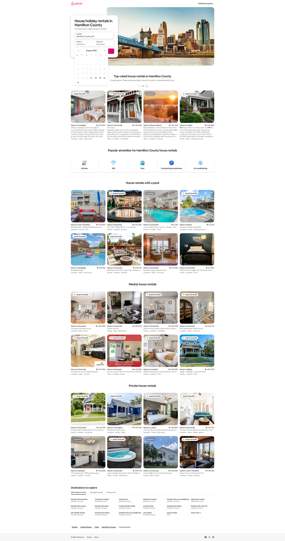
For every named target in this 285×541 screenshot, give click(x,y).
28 (96, 78)
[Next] (146, 86)
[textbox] (84, 44)
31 (78, 83)
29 (100, 78)
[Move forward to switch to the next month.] (104, 50)
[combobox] (94, 36)
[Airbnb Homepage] (76, 3)
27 (91, 78)
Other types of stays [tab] (78, 492)
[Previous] (138, 86)
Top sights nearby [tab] (96, 492)
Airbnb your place (205, 3)
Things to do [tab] (111, 492)
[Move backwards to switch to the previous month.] (78, 50)
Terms (96, 537)
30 (104, 78)
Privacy (89, 537)
